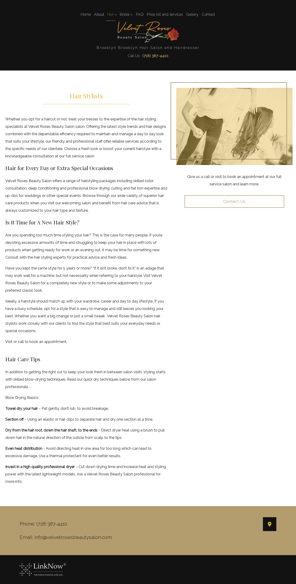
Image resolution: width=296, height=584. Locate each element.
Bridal (125, 14)
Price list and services (165, 14)
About (99, 14)
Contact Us (234, 201)
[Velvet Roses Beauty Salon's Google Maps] (269, 525)
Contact (208, 14)
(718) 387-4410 (155, 56)
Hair (110, 14)
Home (86, 14)
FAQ (140, 14)
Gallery (192, 14)
